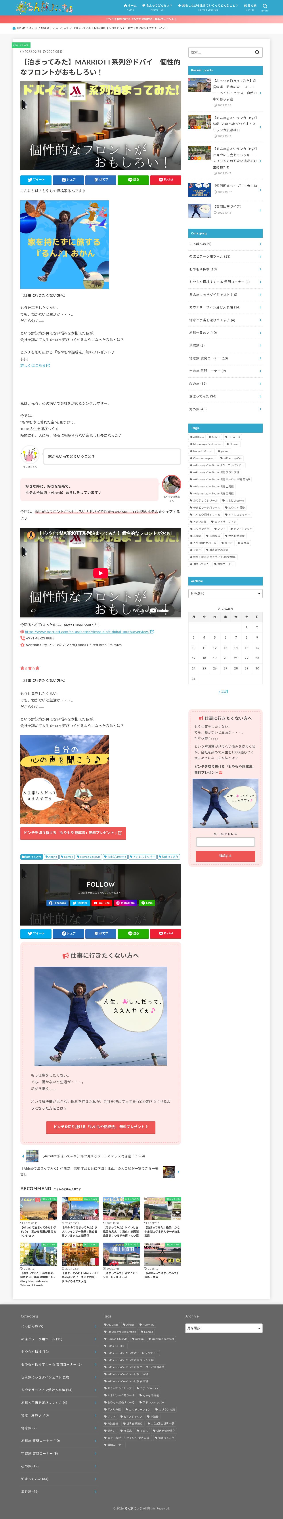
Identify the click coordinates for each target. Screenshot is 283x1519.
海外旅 (198, 409)
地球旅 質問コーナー (208, 358)
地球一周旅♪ (203, 333)
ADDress (198, 437)
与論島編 (214, 536)
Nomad (68, 857)
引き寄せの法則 (218, 550)
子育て (197, 550)
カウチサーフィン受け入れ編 (214, 307)
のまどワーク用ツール (209, 256)
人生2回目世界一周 (205, 543)
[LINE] (147, 903)
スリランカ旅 (201, 529)
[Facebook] (57, 903)
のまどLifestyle (116, 857)
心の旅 (198, 384)
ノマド (222, 529)
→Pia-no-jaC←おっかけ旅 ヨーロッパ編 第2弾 (221, 479)
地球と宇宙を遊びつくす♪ (212, 320)
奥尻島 (245, 543)
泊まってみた (21, 45)
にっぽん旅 (200, 244)
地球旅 (197, 345)
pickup (225, 451)
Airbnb (52, 857)
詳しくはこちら (33, 365)
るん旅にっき (133, 1508)
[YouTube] (102, 903)
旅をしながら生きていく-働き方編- (214, 557)
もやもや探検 (203, 269)
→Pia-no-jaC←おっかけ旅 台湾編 (213, 493)
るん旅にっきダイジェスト (213, 295)
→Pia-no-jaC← (233, 458)
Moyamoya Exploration (207, 444)
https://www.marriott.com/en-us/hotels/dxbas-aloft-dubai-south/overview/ (87, 632)
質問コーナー (225, 564)
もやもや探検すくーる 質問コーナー (219, 282)
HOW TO (234, 437)
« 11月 (224, 691)
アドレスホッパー (144, 857)
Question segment (204, 458)
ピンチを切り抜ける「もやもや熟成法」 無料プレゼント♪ (101, 1127)
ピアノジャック (243, 529)
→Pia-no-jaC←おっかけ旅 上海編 (213, 486)
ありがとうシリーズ (205, 500)
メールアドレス (225, 834)
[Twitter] (80, 903)
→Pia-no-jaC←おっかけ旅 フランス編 (216, 472)
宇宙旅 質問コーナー (207, 371)
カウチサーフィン (225, 522)
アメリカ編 (200, 522)
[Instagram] (125, 903)
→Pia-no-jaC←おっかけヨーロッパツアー (218, 465)
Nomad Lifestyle (90, 857)
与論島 (197, 536)
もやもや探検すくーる (206, 514)
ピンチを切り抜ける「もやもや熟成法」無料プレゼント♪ (141, 19)
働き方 (229, 543)
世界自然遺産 (236, 536)
